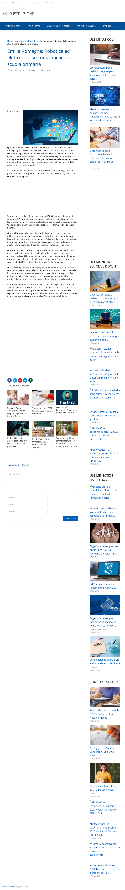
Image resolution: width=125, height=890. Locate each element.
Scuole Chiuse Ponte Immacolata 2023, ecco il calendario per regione (42, 443)
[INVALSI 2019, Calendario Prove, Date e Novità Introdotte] (67, 397)
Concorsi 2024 (12, 26)
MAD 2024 (108, 26)
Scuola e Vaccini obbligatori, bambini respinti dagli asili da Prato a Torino (16, 412)
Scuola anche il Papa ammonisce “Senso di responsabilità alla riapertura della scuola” (67, 442)
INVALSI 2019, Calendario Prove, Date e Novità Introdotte (66, 410)
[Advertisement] (42, 91)
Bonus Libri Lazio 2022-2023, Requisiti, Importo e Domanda (43, 411)
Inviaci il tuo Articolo (45, 3)
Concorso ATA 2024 (86, 26)
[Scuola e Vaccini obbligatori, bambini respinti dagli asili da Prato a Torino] (18, 397)
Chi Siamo (6, 3)
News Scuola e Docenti (58, 26)
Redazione (14, 3)
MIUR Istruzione (18, 14)
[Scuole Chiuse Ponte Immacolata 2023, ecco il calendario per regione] (43, 429)
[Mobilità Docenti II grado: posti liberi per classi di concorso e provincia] (18, 428)
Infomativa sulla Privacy (28, 3)
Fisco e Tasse (34, 26)
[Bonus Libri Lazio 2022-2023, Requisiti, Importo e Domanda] (43, 398)
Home (10, 41)
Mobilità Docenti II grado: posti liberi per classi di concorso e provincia (17, 442)
